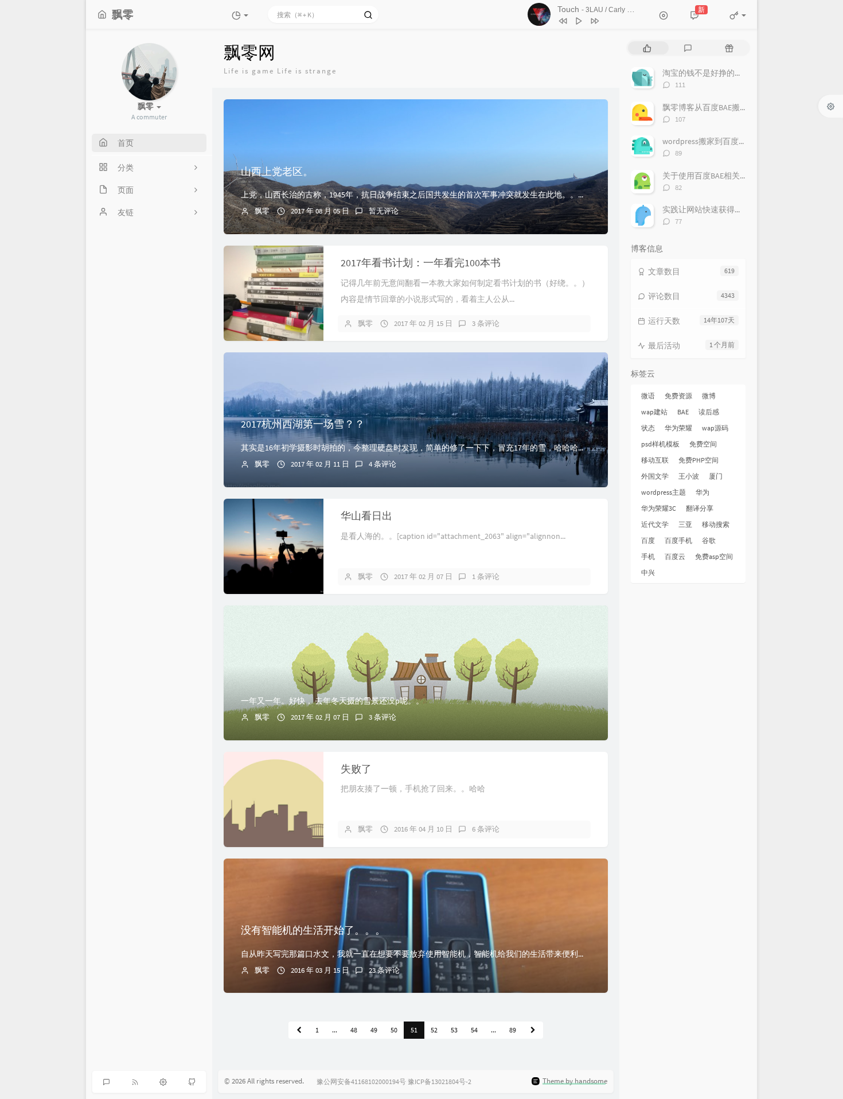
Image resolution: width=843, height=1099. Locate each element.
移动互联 (655, 460)
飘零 (262, 211)
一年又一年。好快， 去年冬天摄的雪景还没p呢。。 (332, 701)
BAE (683, 411)
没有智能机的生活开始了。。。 (313, 930)
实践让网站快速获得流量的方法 (718, 209)
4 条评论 (382, 464)
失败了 (356, 768)
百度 (648, 540)
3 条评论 (485, 323)
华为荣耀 (678, 428)
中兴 (648, 572)
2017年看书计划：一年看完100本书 (421, 262)
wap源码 (715, 428)
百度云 (675, 556)
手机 (648, 556)
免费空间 (703, 444)
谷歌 (709, 540)
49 (373, 1030)
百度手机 (678, 540)
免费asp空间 (714, 556)
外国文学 (655, 476)
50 (394, 1030)
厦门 (716, 476)
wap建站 (654, 411)
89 (512, 1030)
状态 (648, 428)
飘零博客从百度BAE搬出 (705, 107)
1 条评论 (485, 576)
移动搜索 (715, 524)
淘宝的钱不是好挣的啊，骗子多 (718, 73)
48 (353, 1030)
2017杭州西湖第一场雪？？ (303, 423)
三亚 (685, 524)
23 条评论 (384, 970)
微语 (648, 395)
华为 (702, 492)
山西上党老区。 (277, 171)
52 (434, 1030)
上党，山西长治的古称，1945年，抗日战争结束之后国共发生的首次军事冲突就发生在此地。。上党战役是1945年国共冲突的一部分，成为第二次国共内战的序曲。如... (536, 194)
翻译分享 (699, 508)
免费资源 (678, 395)
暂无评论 (384, 211)
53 (454, 1030)
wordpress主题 (663, 492)
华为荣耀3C (658, 508)
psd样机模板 (660, 444)
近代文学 (655, 524)
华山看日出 (366, 515)
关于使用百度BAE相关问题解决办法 (725, 175)
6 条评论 (485, 829)
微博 (709, 395)
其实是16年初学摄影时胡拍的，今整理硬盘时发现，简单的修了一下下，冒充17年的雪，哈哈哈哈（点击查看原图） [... (450, 447)
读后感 (708, 411)
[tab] (647, 48)
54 (474, 1030)
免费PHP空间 (698, 460)
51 (414, 1030)
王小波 (688, 476)
